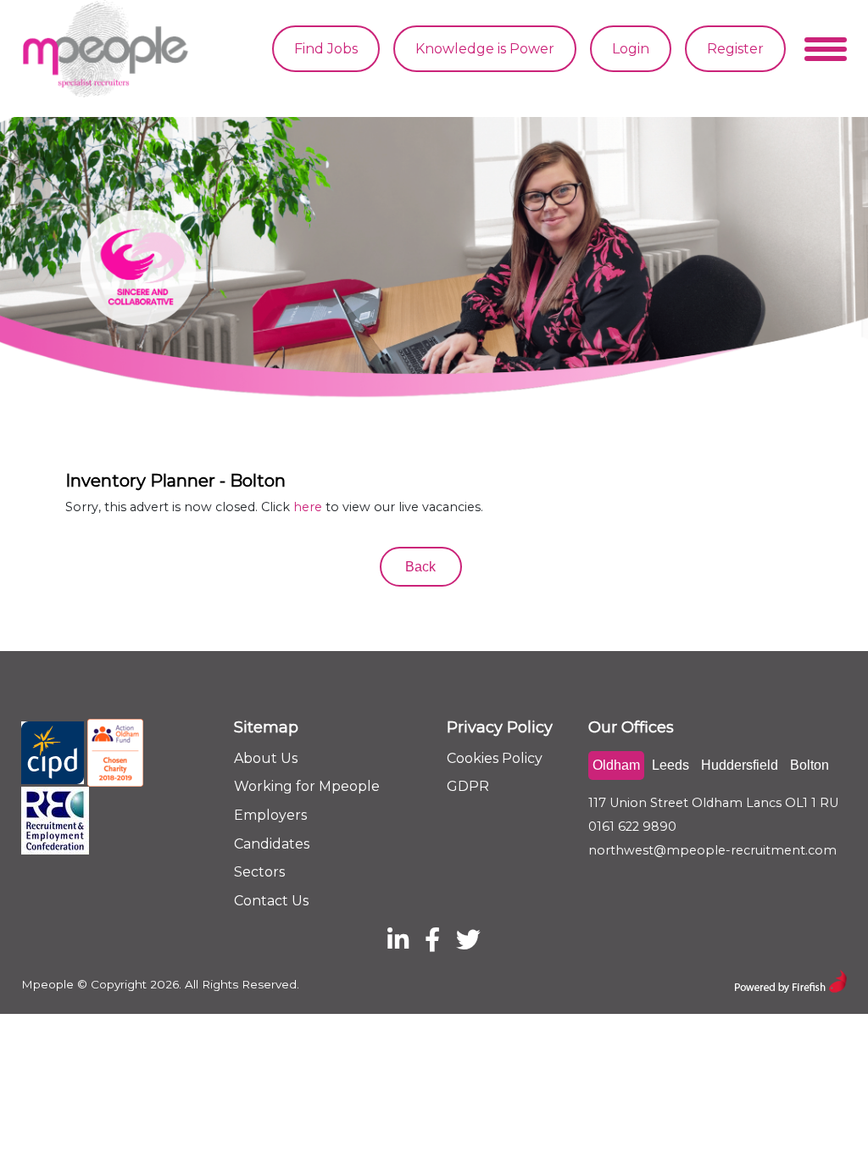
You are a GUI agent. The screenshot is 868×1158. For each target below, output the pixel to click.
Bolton (809, 765)
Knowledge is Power (484, 49)
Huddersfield (739, 765)
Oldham (616, 765)
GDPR (468, 786)
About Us (266, 758)
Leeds (670, 765)
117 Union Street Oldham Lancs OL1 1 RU (713, 802)
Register (735, 49)
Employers (270, 815)
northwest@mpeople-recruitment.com (712, 850)
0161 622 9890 (632, 826)
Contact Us (271, 901)
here (307, 507)
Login (630, 49)
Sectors (259, 872)
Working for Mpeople (307, 786)
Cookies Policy (494, 758)
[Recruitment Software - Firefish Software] (790, 979)
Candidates (271, 844)
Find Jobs (326, 49)
